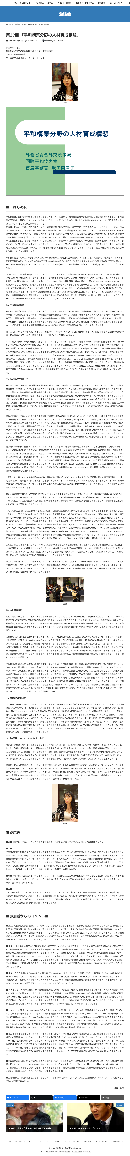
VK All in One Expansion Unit (81, 1152)
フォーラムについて (15, 1141)
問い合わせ (116, 1141)
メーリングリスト (101, 1141)
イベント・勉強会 (53, 1141)
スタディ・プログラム (71, 1141)
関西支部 (87, 1141)
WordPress (51, 1152)
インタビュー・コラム (34, 1141)
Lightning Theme (64, 1152)
